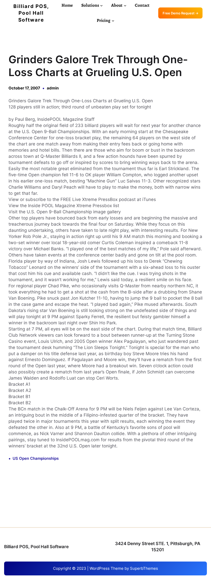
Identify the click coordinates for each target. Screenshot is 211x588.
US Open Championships (36, 458)
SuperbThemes (144, 568)
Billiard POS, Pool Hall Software (31, 13)
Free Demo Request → (180, 13)
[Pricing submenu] (113, 20)
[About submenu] (125, 5)
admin (53, 88)
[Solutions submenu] (101, 5)
